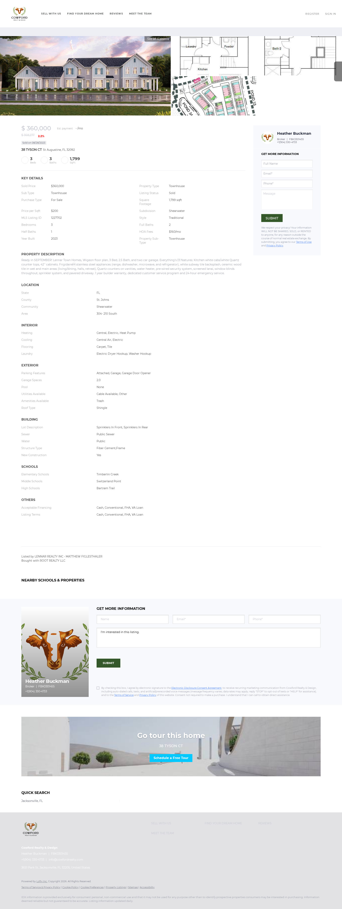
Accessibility (147, 887)
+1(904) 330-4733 (287, 142)
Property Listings (116, 887)
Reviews (116, 13)
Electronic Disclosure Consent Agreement (196, 687)
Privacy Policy (274, 245)
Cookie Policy (70, 887)
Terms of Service (124, 695)
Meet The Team (140, 13)
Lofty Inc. (42, 881)
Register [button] (312, 13)
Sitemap (133, 887)
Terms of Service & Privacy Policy (40, 887)
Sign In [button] (330, 13)
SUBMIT (108, 663)
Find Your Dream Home (85, 13)
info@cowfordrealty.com (66, 859)
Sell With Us (51, 13)
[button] (19, 13)
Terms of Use (304, 241)
